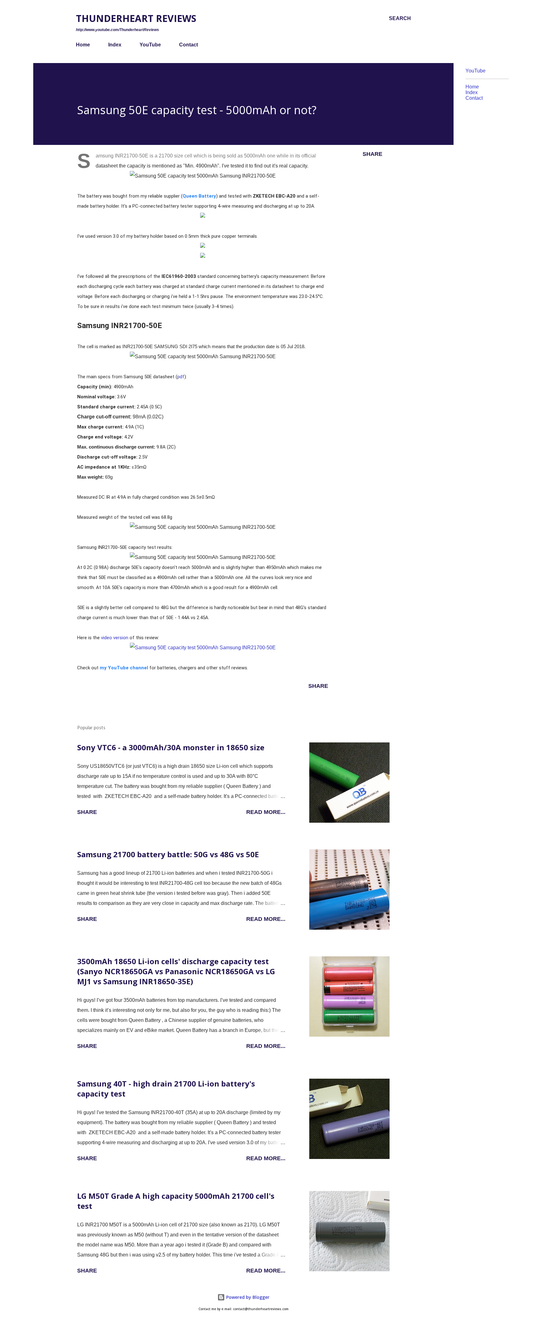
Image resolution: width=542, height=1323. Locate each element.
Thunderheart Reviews (136, 18)
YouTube (150, 44)
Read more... (265, 812)
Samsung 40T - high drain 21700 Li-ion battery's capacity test (166, 1088)
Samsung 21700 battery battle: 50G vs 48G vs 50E (168, 854)
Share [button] (372, 154)
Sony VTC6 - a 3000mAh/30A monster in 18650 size (170, 747)
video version (114, 637)
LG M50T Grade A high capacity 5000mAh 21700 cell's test (175, 1201)
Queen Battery (199, 196)
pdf (180, 377)
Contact (188, 44)
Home (83, 44)
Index (114, 44)
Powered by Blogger (247, 1297)
